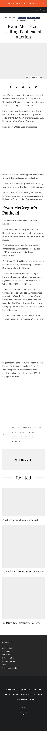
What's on (22, 18)
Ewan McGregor (19, 432)
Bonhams (27, 427)
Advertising (7, 648)
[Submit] (29, 87)
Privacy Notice (8, 658)
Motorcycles (26, 437)
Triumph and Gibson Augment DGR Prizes (23, 571)
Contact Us (6, 651)
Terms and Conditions (11, 668)
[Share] (10, 87)
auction (16, 427)
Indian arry (34, 432)
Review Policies (8, 661)
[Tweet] (16, 87)
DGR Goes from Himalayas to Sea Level (21, 623)
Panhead (16, 441)
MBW (15, 437)
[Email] (36, 87)
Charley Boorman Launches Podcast (20, 520)
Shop (4, 665)
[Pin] (23, 87)
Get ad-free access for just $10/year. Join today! (23, 3)
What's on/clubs (33, 18)
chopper (39, 427)
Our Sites (6, 655)
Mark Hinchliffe (10, 18)
